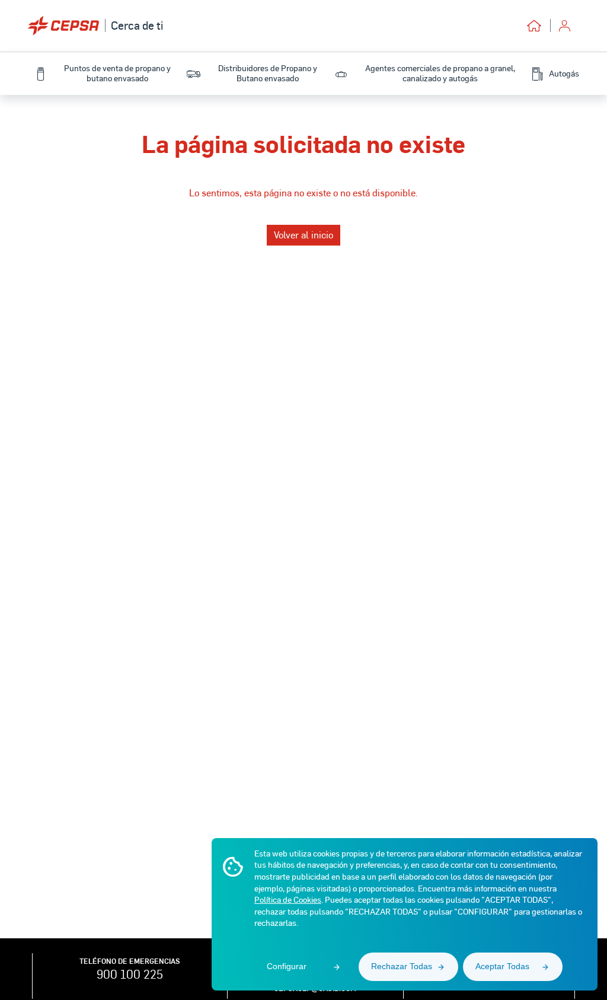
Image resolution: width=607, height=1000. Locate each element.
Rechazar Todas (401, 966)
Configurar (286, 966)
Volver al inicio (303, 234)
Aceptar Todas (502, 966)
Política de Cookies (287, 899)
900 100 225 (130, 974)
